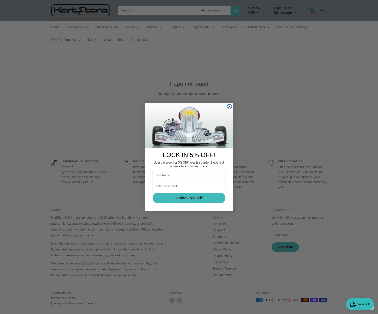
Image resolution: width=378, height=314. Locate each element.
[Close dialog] (229, 106)
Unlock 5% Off (189, 198)
